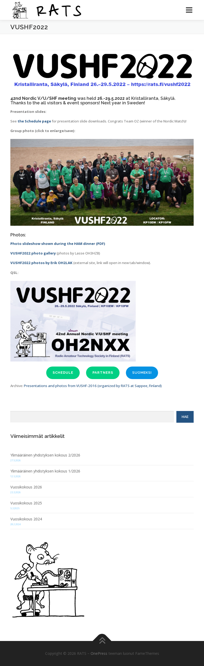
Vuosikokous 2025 (26, 502)
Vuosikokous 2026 (26, 487)
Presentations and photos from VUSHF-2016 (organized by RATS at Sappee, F (87, 385)
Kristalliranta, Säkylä (153, 98)
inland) (156, 385)
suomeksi (142, 373)
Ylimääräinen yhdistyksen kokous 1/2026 (45, 471)
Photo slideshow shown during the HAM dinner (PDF (57, 243)
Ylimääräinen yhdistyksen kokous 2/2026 (45, 455)
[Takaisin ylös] (102, 641)
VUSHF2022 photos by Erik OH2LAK (41, 262)
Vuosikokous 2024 (26, 518)
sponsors (89, 102)
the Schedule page (34, 121)
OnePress (99, 653)
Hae (185, 417)
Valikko (189, 9)
